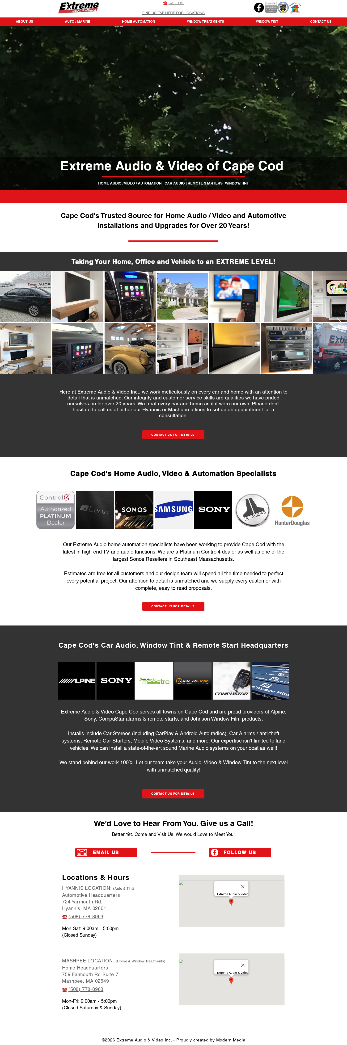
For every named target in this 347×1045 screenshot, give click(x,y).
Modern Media (230, 1039)
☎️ (64, 916)
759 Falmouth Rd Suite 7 (90, 974)
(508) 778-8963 (85, 916)
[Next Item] (339, 322)
